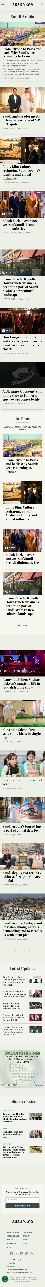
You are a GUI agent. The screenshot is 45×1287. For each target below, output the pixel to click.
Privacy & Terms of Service (16, 1269)
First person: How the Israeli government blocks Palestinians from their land (15, 1118)
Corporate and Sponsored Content (19, 1272)
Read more (22, 625)
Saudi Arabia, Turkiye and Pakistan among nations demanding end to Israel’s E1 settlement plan (22, 929)
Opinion (26, 1236)
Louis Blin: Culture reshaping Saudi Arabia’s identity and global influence (21, 172)
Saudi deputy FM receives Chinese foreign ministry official (21, 877)
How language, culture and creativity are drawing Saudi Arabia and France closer (22, 343)
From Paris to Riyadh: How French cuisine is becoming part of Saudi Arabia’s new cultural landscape (20, 287)
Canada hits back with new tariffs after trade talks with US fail (13, 1018)
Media (25, 1240)
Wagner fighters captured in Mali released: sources (11, 1006)
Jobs (25, 1243)
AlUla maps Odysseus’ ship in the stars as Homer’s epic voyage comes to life (22, 395)
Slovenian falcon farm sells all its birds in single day (21, 734)
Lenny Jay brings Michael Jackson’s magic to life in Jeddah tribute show (21, 683)
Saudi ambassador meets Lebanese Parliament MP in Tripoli (21, 120)
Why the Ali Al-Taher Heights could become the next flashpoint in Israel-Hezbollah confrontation (14, 1152)
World (10, 1240)
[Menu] (3, 4)
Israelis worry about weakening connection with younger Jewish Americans (14, 981)
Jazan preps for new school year (22, 782)
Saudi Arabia (12, 1232)
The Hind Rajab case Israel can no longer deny (13, 1134)
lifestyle (27, 1232)
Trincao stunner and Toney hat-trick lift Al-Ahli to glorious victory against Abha (14, 1030)
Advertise (10, 1266)
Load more (22, 950)
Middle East (7, 1111)
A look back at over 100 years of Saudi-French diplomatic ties (19, 225)
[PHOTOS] (22, 204)
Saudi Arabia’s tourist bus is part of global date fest (22, 828)
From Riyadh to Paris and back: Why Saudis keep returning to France (21, 52)
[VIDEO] (22, 262)
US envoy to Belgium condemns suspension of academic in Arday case (15, 994)
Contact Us (10, 1263)
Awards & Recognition (14, 1260)
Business (11, 1243)
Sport (9, 1247)
